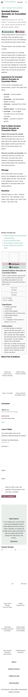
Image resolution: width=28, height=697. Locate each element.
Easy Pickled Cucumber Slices (13, 243)
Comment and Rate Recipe (9, 440)
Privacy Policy (14, 669)
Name (3, 470)
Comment (5, 446)
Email (3, 478)
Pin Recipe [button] (20, 32)
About (14, 662)
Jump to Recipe (9, 32)
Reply (3, 422)
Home (3, 7)
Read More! (14, 541)
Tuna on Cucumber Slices (12, 240)
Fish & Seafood (18, 7)
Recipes (9, 7)
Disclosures (14, 683)
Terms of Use (14, 676)
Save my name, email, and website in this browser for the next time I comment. (15, 489)
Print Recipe (15, 264)
